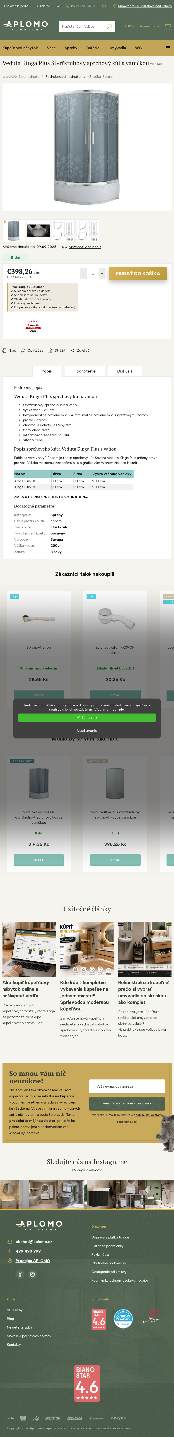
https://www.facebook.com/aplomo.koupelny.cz (19, 1273)
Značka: (101, 76)
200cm (57, 545)
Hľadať (109, 26)
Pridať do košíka (138, 273)
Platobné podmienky (107, 1246)
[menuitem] (51, 48)
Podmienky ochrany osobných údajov (120, 1280)
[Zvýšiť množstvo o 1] (102, 273)
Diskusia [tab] (125, 371)
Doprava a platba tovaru (110, 1237)
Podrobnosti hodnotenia (65, 76)
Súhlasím (89, 717)
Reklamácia (100, 1255)
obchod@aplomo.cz (34, 1241)
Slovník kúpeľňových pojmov (29, 1336)
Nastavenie (87, 730)
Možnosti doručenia (85, 247)
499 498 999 (28, 1251)
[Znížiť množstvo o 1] (83, 273)
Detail (39, 695)
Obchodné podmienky (109, 1263)
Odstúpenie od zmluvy (109, 1272)
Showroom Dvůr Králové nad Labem (145, 6)
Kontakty (14, 1345)
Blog (10, 1319)
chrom (56, 521)
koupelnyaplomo (32, 1273)
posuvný (58, 533)
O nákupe (43, 6)
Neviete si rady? (19, 1327)
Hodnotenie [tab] (85, 371)
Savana (57, 539)
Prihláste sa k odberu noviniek (127, 1103)
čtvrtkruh (59, 527)
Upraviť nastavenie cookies (111, 1428)
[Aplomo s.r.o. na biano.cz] (87, 1383)
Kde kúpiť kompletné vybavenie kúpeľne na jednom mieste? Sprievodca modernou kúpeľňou (84, 996)
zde (121, 709)
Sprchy (57, 515)
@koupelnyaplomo (87, 1170)
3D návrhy (15, 1310)
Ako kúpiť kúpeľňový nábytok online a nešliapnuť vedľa (25, 989)
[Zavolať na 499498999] (80, 6)
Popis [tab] (47, 371)
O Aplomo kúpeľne (15, 6)
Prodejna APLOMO (33, 1260)
